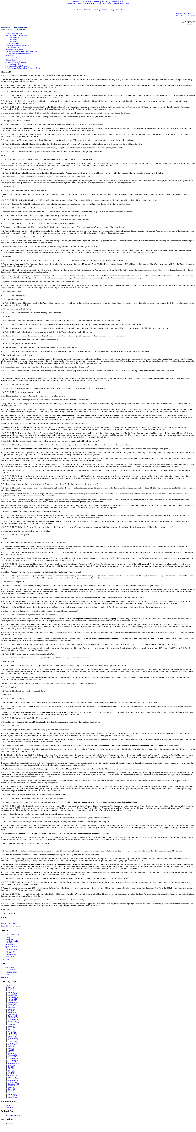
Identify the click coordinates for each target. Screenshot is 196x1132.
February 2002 (12, 1075)
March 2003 (12, 1053)
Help (122, 10)
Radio (7, 974)
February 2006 (12, 994)
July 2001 (11, 1087)
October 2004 (12, 1021)
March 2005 (12, 1012)
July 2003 (11, 1046)
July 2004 (11, 1026)
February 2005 (12, 1014)
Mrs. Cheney (106, 2)
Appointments (101, 3)
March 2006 (12, 992)
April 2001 (11, 1092)
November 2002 (13, 1060)
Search (104, 10)
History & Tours (71, 3)
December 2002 (13, 1058)
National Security (11, 949)
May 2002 (11, 1070)
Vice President (86, 2)
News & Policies (117, 2)
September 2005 (13, 1002)
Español (87, 10)
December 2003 (13, 1038)
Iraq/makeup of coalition (14, 50)
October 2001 (12, 1082)
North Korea (10, 56)
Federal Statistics (14, 1115)
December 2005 (13, 997)
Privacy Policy (114, 10)
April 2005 (11, 1011)
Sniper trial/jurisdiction (13, 33)
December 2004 (13, 1018)
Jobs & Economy (11, 946)
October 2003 (12, 1041)
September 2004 (13, 1023)
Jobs (109, 3)
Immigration (9, 944)
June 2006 (11, 987)
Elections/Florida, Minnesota (15, 58)
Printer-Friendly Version (184, 13)
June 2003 (11, 1048)
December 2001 (13, 1079)
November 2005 (13, 999)
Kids (79, 3)
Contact (115, 3)
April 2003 (11, 1052)
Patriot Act (8, 953)
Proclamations (10, 971)
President (76, 2)
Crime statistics (10, 60)
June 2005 (11, 1007)
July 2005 (11, 1006)
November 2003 (13, 1040)
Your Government (89, 3)
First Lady (96, 2)
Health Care (9, 939)
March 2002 (12, 1074)
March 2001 (12, 1094)
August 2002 (12, 1065)
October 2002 (12, 1062)
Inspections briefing (12, 44)
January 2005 (12, 1016)
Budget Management (12, 934)
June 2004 (11, 1028)
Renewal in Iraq (10, 954)
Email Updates (77, 10)
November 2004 (13, 1019)
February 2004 (12, 1035)
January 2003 (12, 1057)
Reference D (14, 41)
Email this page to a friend (185, 16)
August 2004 (12, 1024)
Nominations (9, 1105)
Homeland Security (11, 941)
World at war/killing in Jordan (16, 66)
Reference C (14, 39)
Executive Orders (11, 973)
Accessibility (96, 10)
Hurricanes (8, 943)
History (10, 1123)
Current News (9, 967)
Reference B (14, 37)
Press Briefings (10, 969)
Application (9, 1107)
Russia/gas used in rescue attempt (17, 46)
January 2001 (12, 1097)
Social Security (10, 956)
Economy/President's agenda (15, 62)
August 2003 (12, 1045)
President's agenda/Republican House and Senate (23, 68)
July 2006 (8, 985)
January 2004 (12, 1036)
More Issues (5, 959)
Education (8, 936)
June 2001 (11, 1089)
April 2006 (11, 990)
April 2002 (11, 1072)
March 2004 (12, 1033)
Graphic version (125, 3)
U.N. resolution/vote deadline (16, 35)
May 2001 (11, 1091)
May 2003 (11, 1050)
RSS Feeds (5, 977)
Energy (7, 937)
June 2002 (11, 1069)
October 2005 (12, 1001)
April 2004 (11, 1031)
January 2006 (12, 996)
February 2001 (12, 1096)
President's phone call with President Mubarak (21, 52)
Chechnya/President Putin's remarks (18, 54)
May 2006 (11, 989)
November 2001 (13, 1080)
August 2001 (12, 1086)
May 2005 (11, 1009)
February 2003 (12, 1055)
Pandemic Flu (10, 951)
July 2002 (11, 1067)
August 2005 (12, 1004)
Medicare (8, 948)
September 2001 (13, 1084)
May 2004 (11, 1029)
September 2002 (13, 1063)
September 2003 (13, 1043)
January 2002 (12, 1077)
